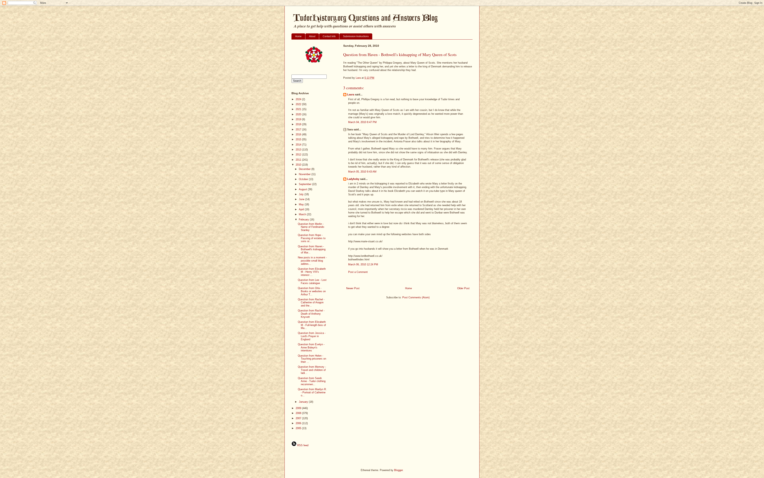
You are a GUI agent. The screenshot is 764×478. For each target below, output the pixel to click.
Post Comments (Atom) (416, 297)
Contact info (329, 36)
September (305, 184)
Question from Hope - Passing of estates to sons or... (311, 238)
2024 (299, 99)
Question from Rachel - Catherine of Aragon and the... (311, 302)
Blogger (398, 470)
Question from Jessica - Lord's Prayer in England (311, 336)
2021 (299, 109)
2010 (299, 164)
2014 (299, 144)
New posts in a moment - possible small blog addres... (312, 260)
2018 (299, 124)
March (303, 214)
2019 (299, 119)
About (312, 36)
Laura (350, 94)
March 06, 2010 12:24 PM (363, 264)
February (304, 219)
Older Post (463, 288)
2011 (299, 159)
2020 (299, 114)
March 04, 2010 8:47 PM (362, 122)
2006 (299, 423)
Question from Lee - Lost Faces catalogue (312, 281)
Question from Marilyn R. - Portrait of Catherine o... (312, 392)
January (304, 401)
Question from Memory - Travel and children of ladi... (312, 369)
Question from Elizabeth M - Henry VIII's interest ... (312, 271)
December (305, 169)
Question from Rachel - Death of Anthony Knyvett (311, 313)
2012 (299, 154)
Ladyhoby (353, 178)
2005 (299, 428)
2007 (299, 418)
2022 (299, 104)
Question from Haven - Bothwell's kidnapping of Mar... (311, 249)
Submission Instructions (356, 36)
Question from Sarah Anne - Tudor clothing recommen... (311, 381)
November (305, 174)
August (303, 189)
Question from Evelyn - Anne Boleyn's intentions (311, 347)
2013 (299, 149)
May (302, 204)
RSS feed (302, 445)
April (302, 209)
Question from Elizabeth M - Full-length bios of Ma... (312, 325)
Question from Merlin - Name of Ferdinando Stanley (311, 227)
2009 (299, 408)
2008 (299, 413)
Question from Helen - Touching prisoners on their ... (312, 358)
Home (298, 36)
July (301, 194)
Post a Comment (358, 272)
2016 (299, 134)
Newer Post (353, 288)
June (302, 199)
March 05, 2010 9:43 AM (362, 171)
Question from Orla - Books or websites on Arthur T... (312, 291)
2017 (299, 129)
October (304, 179)
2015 (299, 139)
